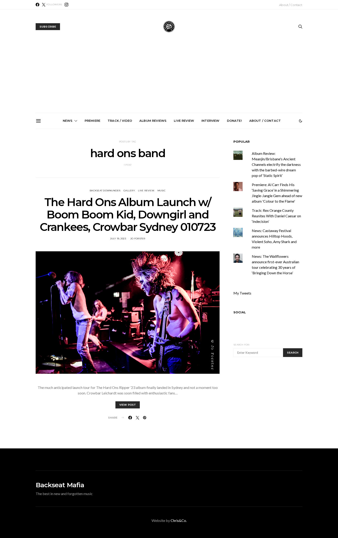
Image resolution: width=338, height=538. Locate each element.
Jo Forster (137, 238)
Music (162, 190)
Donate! (234, 120)
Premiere (92, 120)
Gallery (129, 190)
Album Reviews (152, 120)
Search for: (241, 344)
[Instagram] (66, 4)
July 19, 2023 (118, 238)
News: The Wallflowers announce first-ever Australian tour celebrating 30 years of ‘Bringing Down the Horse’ (222, 183)
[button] (300, 121)
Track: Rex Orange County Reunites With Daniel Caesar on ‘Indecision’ (276, 216)
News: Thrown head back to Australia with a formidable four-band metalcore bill (67, 181)
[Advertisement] (169, 78)
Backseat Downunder (105, 190)
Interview (210, 120)
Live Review (184, 120)
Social (239, 312)
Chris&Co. (179, 520)
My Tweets (242, 293)
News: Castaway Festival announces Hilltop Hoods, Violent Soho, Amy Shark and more (275, 181)
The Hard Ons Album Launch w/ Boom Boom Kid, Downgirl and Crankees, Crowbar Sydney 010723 (128, 214)
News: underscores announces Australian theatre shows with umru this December (171, 181)
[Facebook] (37, 4)
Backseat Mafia (60, 485)
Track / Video (120, 120)
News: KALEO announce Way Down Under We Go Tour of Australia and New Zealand (119, 181)
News (68, 120)
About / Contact (290, 5)
